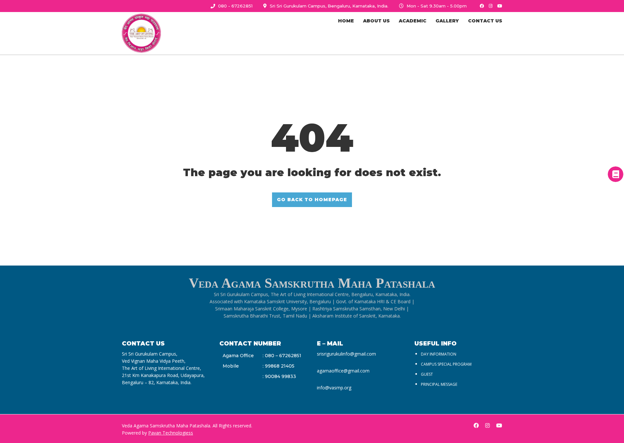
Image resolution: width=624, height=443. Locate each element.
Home (346, 21)
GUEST (427, 374)
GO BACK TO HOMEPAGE (312, 199)
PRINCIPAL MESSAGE (439, 384)
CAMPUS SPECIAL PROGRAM (446, 364)
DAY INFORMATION (438, 354)
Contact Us (485, 21)
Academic (412, 21)
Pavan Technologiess (170, 433)
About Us (376, 21)
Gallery (447, 21)
